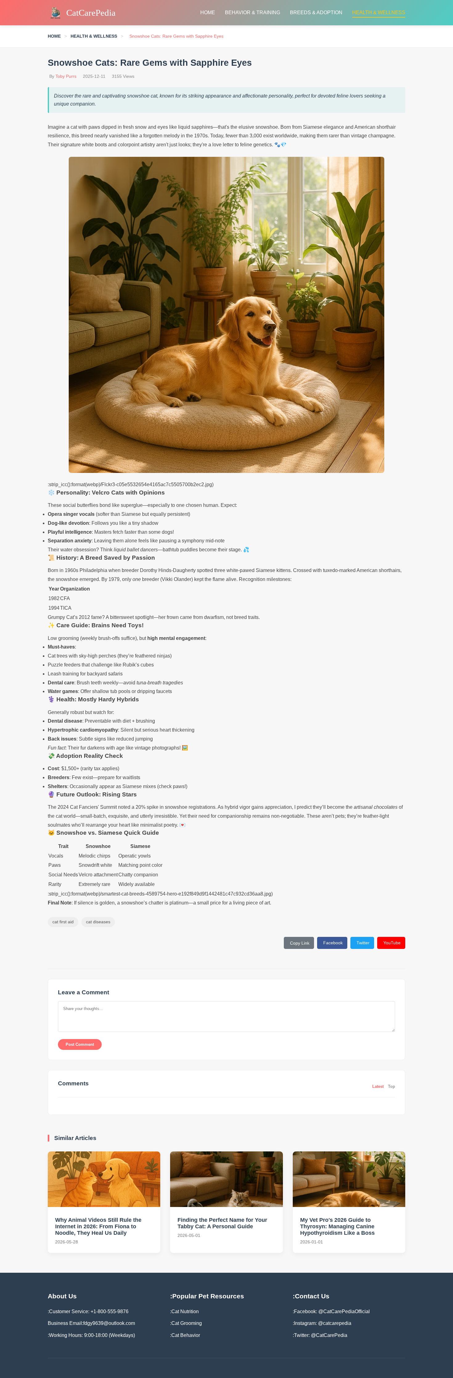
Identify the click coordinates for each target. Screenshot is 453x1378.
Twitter (363, 942)
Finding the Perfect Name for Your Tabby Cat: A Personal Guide (222, 1223)
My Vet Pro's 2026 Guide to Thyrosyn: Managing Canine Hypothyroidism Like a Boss (337, 1226)
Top (391, 1086)
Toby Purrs (65, 76)
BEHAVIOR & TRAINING (252, 12)
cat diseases (98, 922)
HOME (207, 12)
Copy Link (299, 943)
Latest (378, 1086)
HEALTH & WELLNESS (378, 12)
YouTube (392, 942)
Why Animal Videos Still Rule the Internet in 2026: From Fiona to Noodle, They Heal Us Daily (98, 1226)
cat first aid (63, 922)
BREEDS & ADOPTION (316, 12)
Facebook (333, 942)
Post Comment (80, 1044)
